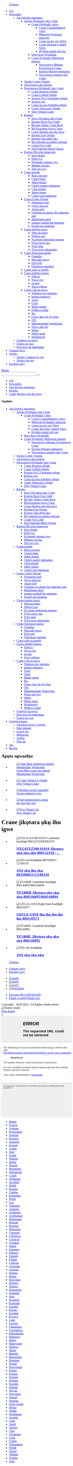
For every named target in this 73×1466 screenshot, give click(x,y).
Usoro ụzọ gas (25, 343)
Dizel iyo (36, 158)
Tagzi (34, 300)
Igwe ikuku (38, 155)
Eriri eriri (36, 263)
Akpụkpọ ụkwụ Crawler (30, 724)
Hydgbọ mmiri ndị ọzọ (52, 51)
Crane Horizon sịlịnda (44, 91)
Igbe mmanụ (23, 728)
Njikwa (35, 276)
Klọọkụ (28, 115)
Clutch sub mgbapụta (44, 195)
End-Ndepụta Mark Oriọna (47, 148)
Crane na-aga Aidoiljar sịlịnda (49, 105)
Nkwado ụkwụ (40, 259)
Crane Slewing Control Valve (48, 428)
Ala (11, 744)
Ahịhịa (20, 738)
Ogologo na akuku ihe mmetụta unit (45, 586)
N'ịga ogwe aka (40, 242)
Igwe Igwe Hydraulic (44, 54)
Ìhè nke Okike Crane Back (47, 125)
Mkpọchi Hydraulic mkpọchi (48, 422)
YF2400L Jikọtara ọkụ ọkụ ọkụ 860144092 (37, 939)
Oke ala (21, 741)
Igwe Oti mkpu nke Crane (46, 118)
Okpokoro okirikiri (42, 266)
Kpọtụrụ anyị (17, 363)
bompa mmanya (40, 296)
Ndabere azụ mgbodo (44, 293)
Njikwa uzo (38, 236)
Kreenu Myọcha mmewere (40, 152)
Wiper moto (38, 333)
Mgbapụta (22, 734)
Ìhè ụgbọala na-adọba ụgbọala (49, 142)
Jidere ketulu (38, 182)
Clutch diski (38, 179)
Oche (34, 303)
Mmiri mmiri (38, 306)
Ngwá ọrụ (37, 279)
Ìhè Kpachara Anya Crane (46, 128)
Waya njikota (39, 286)
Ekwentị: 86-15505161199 (25, 994)
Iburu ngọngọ (39, 175)
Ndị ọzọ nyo (38, 169)
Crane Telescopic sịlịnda (45, 108)
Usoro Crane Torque (36, 199)
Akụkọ (13, 353)
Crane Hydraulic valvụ (44, 24)
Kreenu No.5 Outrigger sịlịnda (49, 98)
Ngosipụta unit (40, 202)
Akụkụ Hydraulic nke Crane (41, 21)
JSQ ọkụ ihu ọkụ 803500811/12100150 (32, 873)
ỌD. (34, 320)
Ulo (11, 11)
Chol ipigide (38, 189)
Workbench (38, 337)
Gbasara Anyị (17, 350)
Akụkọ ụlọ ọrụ (25, 360)
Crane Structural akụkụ (37, 253)
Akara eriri (37, 209)
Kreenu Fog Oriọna (43, 135)
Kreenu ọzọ (38, 101)
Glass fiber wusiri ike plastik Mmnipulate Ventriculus (33, 772)
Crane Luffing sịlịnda (44, 95)
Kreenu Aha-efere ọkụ (44, 138)
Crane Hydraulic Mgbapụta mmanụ (45, 439)
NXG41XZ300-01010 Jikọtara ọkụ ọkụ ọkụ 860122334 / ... (39, 851)
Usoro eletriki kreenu (36, 273)
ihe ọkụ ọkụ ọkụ (26, 803)
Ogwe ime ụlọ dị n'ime (44, 316)
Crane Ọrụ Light (41, 145)
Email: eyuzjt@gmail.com (24, 998)
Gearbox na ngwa (27, 340)
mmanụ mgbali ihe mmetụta (47, 222)
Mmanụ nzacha (40, 165)
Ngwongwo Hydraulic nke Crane (44, 88)
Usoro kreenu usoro (35, 229)
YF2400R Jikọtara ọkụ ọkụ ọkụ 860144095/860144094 (37, 895)
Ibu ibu (13, 748)
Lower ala (22, 731)
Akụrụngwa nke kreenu (38, 84)
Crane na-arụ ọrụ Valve (52, 41)
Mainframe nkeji (41, 219)
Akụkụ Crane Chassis (37, 81)
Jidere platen (38, 192)
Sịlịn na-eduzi (39, 232)
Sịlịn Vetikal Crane (42, 111)
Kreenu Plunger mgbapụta (54, 71)
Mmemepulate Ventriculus (46, 323)
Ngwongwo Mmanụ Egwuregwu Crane (51, 66)
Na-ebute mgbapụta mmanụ (47, 239)
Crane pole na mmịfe (36, 269)
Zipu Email (8, 1011)
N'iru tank (37, 246)
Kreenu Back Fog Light (45, 121)
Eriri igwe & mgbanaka (30, 347)
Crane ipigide (32, 172)
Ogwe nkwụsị (39, 205)
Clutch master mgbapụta (45, 185)
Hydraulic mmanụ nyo (44, 162)
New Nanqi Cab (26, 812)
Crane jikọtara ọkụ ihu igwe (47, 132)
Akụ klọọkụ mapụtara (29, 17)
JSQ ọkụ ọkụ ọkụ (30, 955)
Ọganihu (36, 256)
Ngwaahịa (15, 14)
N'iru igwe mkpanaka (44, 249)
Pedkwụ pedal (39, 310)
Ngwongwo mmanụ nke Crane (49, 452)
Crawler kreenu (18, 721)
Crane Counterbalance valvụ (48, 418)
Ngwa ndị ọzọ (39, 326)
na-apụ (35, 283)
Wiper (35, 330)
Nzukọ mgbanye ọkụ (28, 793)
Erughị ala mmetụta (42, 226)
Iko (33, 313)
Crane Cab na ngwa (36, 290)
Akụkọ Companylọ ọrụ (30, 357)
